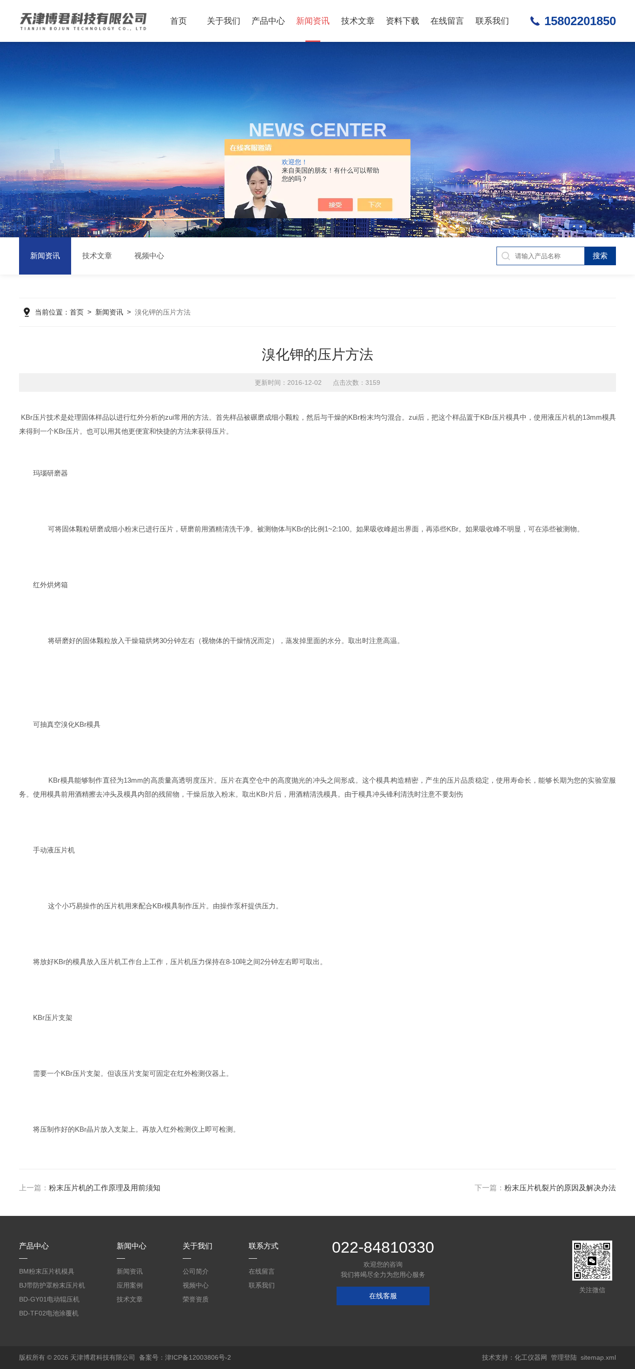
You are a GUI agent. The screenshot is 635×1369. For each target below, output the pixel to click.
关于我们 (223, 21)
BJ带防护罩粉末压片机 (52, 1285)
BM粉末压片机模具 (46, 1271)
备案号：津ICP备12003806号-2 (185, 1357)
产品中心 (268, 21)
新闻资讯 (313, 21)
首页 (178, 21)
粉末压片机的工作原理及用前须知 (104, 1188)
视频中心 (149, 256)
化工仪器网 (531, 1357)
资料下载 (402, 21)
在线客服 (383, 1296)
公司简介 (196, 1271)
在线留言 (447, 21)
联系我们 (492, 21)
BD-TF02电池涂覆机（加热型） (49, 1314)
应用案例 (130, 1285)
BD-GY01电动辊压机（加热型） (49, 1300)
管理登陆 (564, 1357)
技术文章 (358, 21)
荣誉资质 (196, 1299)
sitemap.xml (598, 1357)
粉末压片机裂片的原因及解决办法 (560, 1188)
